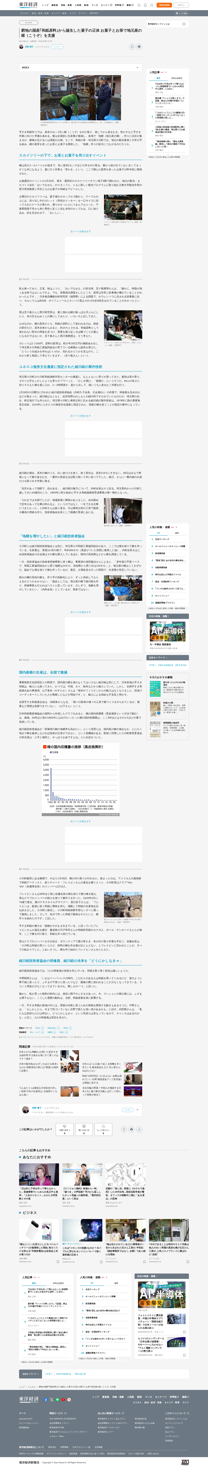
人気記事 (155, 72)
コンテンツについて (174, 1423)
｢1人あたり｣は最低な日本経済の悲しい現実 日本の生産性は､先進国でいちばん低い (38, 1091)
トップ (45, 5)
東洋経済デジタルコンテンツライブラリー (68, 1432)
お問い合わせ (153, 1453)
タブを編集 (183, 13)
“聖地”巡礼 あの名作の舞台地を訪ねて (170, 560)
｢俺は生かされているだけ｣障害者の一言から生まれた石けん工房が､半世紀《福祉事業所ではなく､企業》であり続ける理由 (126, 1249)
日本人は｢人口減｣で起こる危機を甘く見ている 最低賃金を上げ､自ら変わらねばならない (101, 1067)
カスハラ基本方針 (136, 1453)
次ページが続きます (80, 231)
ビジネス (25, 13)
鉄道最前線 (160, 553)
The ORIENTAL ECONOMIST (63, 1419)
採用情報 (64, 1447)
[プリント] (139, 47)
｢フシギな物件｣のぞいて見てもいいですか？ (170, 588)
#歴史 (65, 1028)
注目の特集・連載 (158, 616)
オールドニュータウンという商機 (170, 546)
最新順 (55, 5)
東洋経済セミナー (106, 1432)
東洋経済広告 (141, 1419)
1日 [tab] (158, 533)
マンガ (95, 5)
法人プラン (170, 1432)
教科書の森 (140, 1427)
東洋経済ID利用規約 (116, 1453)
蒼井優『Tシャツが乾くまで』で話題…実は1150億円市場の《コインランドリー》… (170, 100)
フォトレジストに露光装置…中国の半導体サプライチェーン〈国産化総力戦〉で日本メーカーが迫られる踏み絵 (150, 1321)
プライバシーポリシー (56, 1453)
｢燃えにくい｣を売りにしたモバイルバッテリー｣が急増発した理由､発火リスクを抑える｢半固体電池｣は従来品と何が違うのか (38, 1249)
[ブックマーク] (132, 47)
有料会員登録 (164, 5)
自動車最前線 (161, 567)
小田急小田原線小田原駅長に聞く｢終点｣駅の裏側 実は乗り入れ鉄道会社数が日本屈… (170, 129)
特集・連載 (66, 5)
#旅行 (62, 1032)
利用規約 (169, 1440)
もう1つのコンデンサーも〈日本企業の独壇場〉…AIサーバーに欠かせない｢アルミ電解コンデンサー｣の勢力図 (151, 1344)
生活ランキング (162, 539)
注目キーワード (157, 657)
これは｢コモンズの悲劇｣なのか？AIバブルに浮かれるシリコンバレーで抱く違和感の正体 (81, 1251)
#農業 (50, 1032)
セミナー (105, 5)
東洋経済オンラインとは (159, 24)
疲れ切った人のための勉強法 (174, 683)
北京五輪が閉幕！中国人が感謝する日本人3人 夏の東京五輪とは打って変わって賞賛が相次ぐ (101, 1091)
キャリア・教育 (59, 13)
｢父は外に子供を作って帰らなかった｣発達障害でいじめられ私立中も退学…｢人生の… (169, 86)
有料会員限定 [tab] (176, 78)
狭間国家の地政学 (171, 723)
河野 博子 (29, 47)
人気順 (78, 5)
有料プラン (170, 1427)
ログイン (181, 5)
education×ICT (25, 1419)
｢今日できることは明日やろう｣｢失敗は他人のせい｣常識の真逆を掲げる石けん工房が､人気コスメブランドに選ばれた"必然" (169, 1249)
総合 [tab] (158, 78)
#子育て (152, 665)
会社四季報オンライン (59, 1423)
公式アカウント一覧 (81, 1447)
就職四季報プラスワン (165, 603)
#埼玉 (38, 1028)
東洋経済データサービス (109, 1427)
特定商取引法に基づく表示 (92, 1453)
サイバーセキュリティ (29, 1423)
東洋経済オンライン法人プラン (112, 1419)
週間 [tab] (177, 533)
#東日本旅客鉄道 (165, 665)
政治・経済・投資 (40, 13)
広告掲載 (98, 1447)
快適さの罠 (168, 703)
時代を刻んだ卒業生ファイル (168, 574)
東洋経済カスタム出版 (145, 1423)
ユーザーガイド (172, 1436)
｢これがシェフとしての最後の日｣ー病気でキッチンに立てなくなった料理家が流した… (170, 115)
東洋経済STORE (57, 1427)
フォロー (57, 47)
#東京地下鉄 (180, 665)
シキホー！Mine (57, 1436)
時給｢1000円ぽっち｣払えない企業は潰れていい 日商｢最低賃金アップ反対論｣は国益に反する (102, 1079)
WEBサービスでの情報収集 (31, 1453)
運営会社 (52, 1447)
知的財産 (73, 1453)
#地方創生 (52, 1028)
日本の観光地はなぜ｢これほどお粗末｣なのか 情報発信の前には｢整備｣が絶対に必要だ (38, 1067)
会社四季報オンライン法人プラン (113, 1423)
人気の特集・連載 (160, 527)
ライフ (73, 13)
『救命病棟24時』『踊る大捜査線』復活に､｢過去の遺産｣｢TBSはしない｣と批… (170, 144)
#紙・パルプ (35, 1032)
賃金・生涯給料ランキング (167, 581)
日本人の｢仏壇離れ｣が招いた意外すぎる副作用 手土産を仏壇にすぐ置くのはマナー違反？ (38, 1055)
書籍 (129, 5)
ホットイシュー (162, 596)
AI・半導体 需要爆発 (160, 644)
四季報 (118, 5)
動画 (86, 5)
